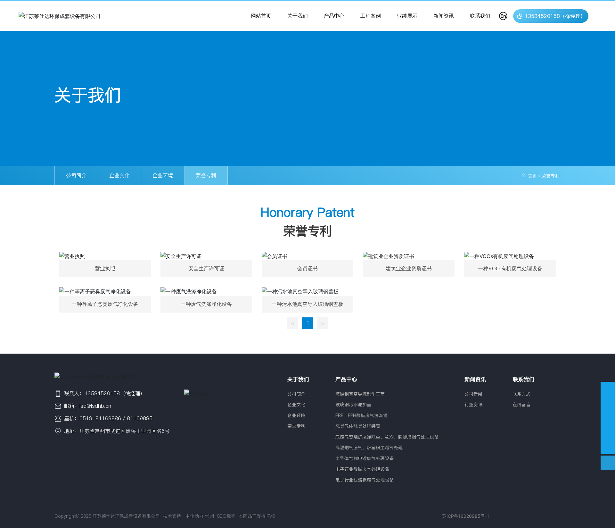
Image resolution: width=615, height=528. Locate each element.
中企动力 (194, 516)
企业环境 (162, 175)
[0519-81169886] (608, 389)
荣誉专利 (206, 175)
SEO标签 (225, 516)
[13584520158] (608, 418)
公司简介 (76, 175)
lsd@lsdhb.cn (95, 405)
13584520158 (102, 393)
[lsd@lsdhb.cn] (608, 432)
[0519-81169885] (608, 403)
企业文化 (119, 175)
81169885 (139, 418)
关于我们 (87, 95)
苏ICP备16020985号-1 (465, 516)
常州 (209, 516)
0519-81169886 (100, 418)
